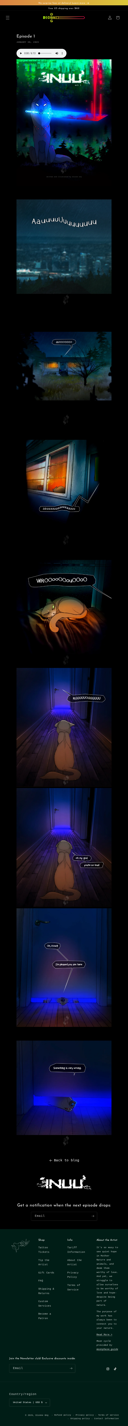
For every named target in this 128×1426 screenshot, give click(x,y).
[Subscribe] (93, 1216)
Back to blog (66, 1160)
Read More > (104, 1334)
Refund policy (62, 1415)
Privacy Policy (73, 1275)
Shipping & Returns (46, 1291)
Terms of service (108, 1415)
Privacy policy (85, 1415)
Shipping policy (80, 1419)
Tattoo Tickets (44, 1250)
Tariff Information (76, 1250)
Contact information (106, 1419)
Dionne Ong (42, 1415)
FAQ (40, 1280)
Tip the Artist (44, 1262)
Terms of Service (73, 1287)
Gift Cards (46, 1272)
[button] (8, 18)
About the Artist (74, 1262)
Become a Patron (44, 1316)
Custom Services (44, 1303)
